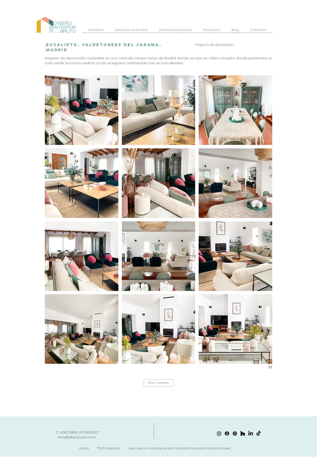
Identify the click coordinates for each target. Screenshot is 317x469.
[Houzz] (243, 433)
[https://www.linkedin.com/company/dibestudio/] (250, 433)
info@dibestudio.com (77, 437)
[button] (81, 110)
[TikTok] (258, 433)
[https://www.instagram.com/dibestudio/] (219, 433)
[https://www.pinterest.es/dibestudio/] (235, 433)
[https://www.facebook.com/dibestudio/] (227, 433)
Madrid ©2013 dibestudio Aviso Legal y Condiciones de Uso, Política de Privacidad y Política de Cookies (154, 448)
